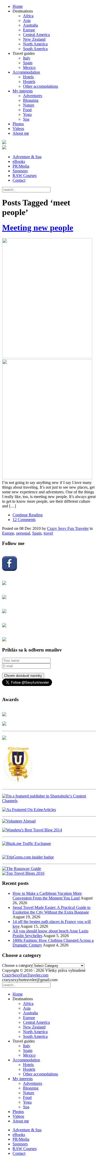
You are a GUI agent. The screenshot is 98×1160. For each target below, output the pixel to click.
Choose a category (17, 965)
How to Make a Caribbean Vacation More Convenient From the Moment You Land (47, 895)
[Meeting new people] (49, 359)
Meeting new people (37, 227)
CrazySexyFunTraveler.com (25, 975)
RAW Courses (25, 175)
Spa (26, 119)
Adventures (32, 95)
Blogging (30, 100)
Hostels (29, 81)
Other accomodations (40, 86)
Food (27, 110)
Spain (27, 63)
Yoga (27, 114)
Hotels (28, 77)
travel (48, 533)
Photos (18, 124)
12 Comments (24, 519)
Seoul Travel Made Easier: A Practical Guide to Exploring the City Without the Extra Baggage (51, 909)
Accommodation (26, 72)
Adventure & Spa (27, 157)
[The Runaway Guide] (21, 868)
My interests (23, 91)
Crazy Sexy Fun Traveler (68, 528)
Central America (36, 34)
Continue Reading (28, 515)
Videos (18, 128)
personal (23, 533)
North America (35, 44)
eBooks (19, 161)
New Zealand (34, 39)
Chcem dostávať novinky (23, 676)
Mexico (29, 67)
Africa (28, 16)
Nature (28, 105)
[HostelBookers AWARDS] (4, 715)
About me (21, 133)
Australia (30, 25)
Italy (26, 58)
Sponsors (20, 171)
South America (35, 48)
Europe (29, 30)
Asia (27, 20)
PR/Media (21, 166)
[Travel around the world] (26, 843)
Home (18, 6)
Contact (19, 180)
